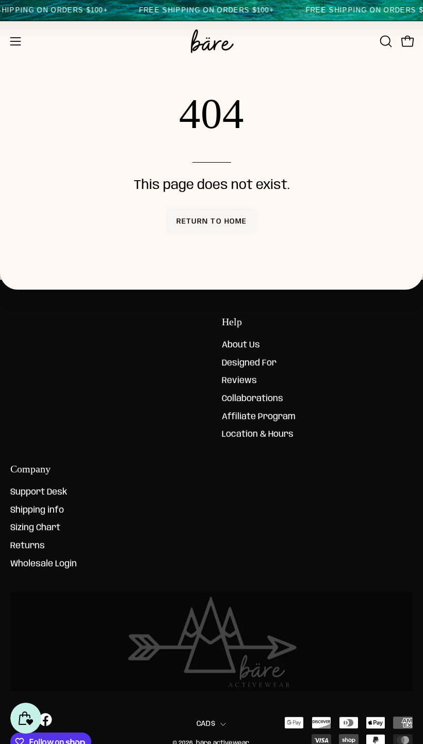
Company (30, 468)
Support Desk (38, 492)
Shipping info (37, 509)
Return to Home (211, 221)
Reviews (239, 380)
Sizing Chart (35, 528)
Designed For (249, 363)
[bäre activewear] (211, 41)
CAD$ (206, 724)
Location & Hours (258, 434)
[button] (385, 41)
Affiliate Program (259, 417)
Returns (27, 546)
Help (232, 321)
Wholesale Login (43, 563)
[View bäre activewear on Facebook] (45, 719)
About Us (241, 345)
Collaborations (252, 398)
